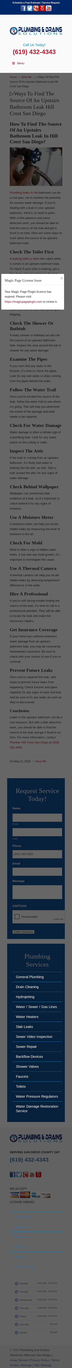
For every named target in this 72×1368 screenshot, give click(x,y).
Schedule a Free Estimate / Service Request (36, 2)
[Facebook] (23, 10)
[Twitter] (30, 10)
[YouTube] (48, 10)
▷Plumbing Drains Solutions (36, 29)
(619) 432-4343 (34, 51)
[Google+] (36, 10)
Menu (20, 63)
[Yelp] (42, 10)
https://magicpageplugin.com (23, 301)
